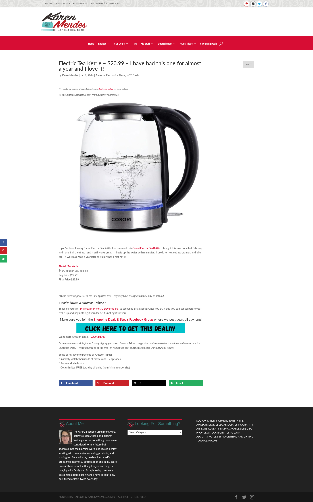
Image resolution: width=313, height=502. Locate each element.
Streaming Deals (208, 43)
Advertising (80, 3)
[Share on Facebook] (3, 242)
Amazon (100, 75)
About (48, 3)
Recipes (102, 43)
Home (91, 43)
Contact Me (113, 3)
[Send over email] (3, 259)
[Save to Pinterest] (3, 250)
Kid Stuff (145, 43)
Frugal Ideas (186, 43)
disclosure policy (106, 89)
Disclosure (97, 3)
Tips (134, 43)
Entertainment (165, 43)
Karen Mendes (70, 75)
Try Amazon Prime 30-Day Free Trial (99, 309)
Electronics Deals (115, 75)
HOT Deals (119, 43)
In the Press (62, 3)
